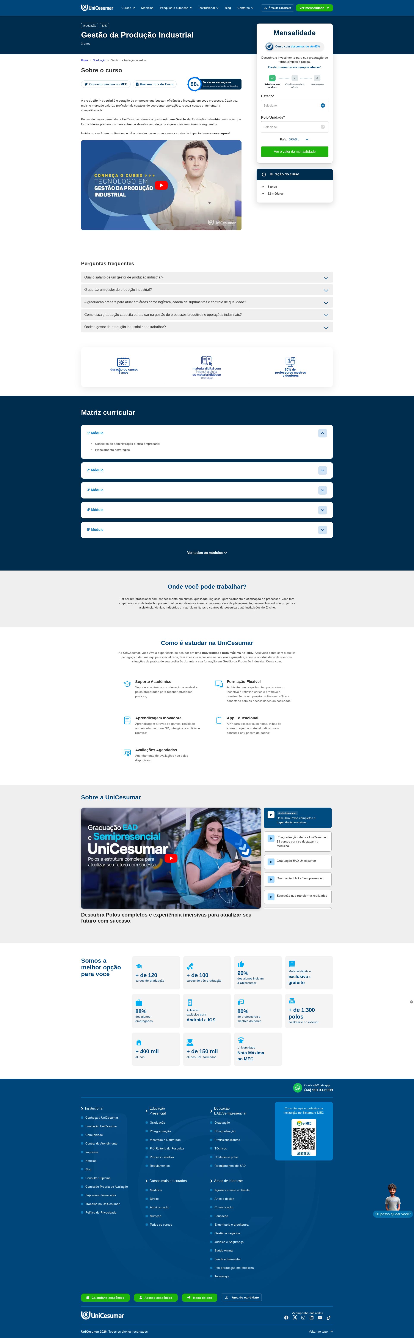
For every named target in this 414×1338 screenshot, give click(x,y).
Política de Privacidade (100, 1212)
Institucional (207, 7)
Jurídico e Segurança (229, 1242)
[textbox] (291, 105)
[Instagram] (303, 1318)
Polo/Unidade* (273, 117)
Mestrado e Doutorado (165, 1139)
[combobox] (294, 105)
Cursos (126, 7)
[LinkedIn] (312, 1318)
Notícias (90, 1160)
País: (283, 139)
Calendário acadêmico (106, 1297)
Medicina (147, 7)
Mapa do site (201, 1297)
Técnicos (221, 1148)
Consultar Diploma (98, 1178)
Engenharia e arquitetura (232, 1224)
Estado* (267, 96)
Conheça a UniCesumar (101, 1117)
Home (84, 60)
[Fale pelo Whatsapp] (393, 1200)
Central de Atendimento (101, 1143)
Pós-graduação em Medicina (234, 1267)
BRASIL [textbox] (294, 139)
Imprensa (91, 1152)
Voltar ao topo (319, 1331)
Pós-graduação (160, 1131)
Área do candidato (244, 1297)
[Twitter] (295, 1317)
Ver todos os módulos (205, 553)
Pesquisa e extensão (174, 7)
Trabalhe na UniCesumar (102, 1204)
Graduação (99, 60)
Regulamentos (160, 1165)
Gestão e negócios (227, 1233)
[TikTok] (328, 1318)
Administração (159, 1207)
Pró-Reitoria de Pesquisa (167, 1148)
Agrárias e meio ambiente (232, 1190)
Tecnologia (222, 1276)
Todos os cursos (161, 1224)
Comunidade (94, 1135)
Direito (154, 1198)
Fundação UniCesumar (101, 1126)
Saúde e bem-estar (228, 1259)
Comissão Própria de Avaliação (106, 1186)
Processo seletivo (162, 1157)
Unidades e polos (226, 1157)
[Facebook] (286, 1318)
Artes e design (224, 1198)
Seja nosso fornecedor (100, 1195)
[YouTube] (320, 1318)
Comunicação (224, 1207)
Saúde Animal (224, 1250)
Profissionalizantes (227, 1139)
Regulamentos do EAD (230, 1165)
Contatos (244, 7)
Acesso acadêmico (157, 1297)
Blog (228, 7)
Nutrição (155, 1216)
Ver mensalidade (312, 8)
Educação (221, 1216)
